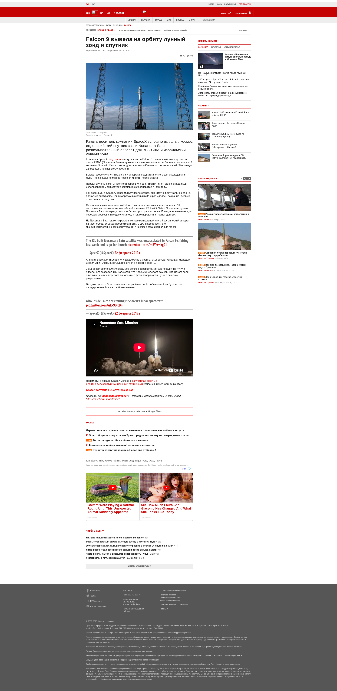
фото (145, 460)
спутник (117, 460)
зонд (131, 460)
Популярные (216, 47)
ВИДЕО (211, 4)
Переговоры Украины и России (132, 30)
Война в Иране (142, 30)
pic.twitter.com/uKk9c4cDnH (105, 305)
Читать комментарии (139, 566)
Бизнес (180, 19)
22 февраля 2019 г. (128, 252)
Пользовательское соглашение (174, 604)
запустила (114, 159)
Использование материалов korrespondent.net (131, 602)
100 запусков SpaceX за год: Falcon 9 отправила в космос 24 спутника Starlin (132, 545)
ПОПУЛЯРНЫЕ (230, 4)
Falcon (159, 460)
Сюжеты (202, 105)
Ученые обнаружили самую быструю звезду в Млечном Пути (123, 541)
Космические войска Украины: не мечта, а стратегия (121, 445)
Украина (145, 19)
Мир (169, 19)
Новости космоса (207, 41)
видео (138, 460)
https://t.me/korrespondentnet (103, 398)
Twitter (93, 596)
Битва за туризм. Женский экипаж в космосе (117, 440)
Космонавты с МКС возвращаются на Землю (115, 558)
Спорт (192, 19)
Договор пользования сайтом (173, 590)
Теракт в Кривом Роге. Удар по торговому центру (228, 135)
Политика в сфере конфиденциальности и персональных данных (170, 597)
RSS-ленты (96, 601)
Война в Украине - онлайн (175, 30)
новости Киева (154, 30)
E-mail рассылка (98, 606)
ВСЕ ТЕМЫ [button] (243, 30)
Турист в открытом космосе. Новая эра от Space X (121, 450)
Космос (127, 25)
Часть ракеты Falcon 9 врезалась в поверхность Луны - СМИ (122, 553)
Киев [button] (88, 13)
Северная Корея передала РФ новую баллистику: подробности (229, 156)
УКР (93, 4)
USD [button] (108, 13)
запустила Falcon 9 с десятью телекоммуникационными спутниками (121, 382)
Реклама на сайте (132, 595)
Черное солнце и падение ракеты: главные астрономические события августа (135, 430)
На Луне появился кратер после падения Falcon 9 (117, 537)
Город (158, 19)
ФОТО (219, 4)
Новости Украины (206, 258)
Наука (108, 25)
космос (94, 460)
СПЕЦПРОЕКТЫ (245, 4)
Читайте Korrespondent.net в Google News (140, 411)
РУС (87, 4)
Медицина (118, 25)
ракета (125, 460)
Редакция (164, 609)
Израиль (108, 460)
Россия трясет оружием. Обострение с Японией (225, 146)
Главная (132, 19)
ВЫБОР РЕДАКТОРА (207, 178)
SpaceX (151, 460)
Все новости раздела (95, 25)
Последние (203, 47)
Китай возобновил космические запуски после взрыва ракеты (123, 549)
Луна (101, 460)
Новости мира (204, 219)
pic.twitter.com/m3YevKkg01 (147, 244)
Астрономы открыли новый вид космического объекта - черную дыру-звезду (222, 94)
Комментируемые (232, 47)
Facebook (95, 590)
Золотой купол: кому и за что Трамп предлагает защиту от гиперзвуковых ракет (139, 435)
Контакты (127, 590)
